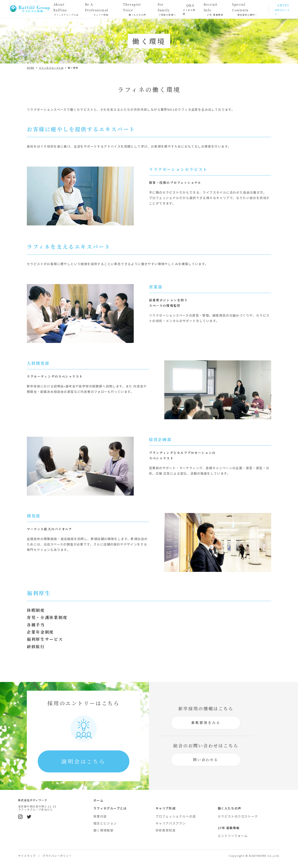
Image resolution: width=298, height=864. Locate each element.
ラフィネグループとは (110, 808)
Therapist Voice (134, 9)
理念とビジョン (105, 823)
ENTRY (282, 9)
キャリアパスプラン (171, 823)
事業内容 (100, 816)
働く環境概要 (103, 830)
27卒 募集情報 (229, 828)
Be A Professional (97, 9)
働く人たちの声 (229, 808)
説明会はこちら (84, 761)
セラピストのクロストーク (238, 816)
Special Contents (244, 9)
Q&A (189, 9)
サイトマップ (27, 855)
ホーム (98, 800)
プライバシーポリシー (57, 855)
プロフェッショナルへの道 (176, 816)
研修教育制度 (166, 830)
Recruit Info (213, 9)
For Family (167, 9)
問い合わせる (205, 759)
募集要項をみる (205, 722)
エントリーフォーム (233, 835)
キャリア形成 (166, 808)
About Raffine (66, 9)
